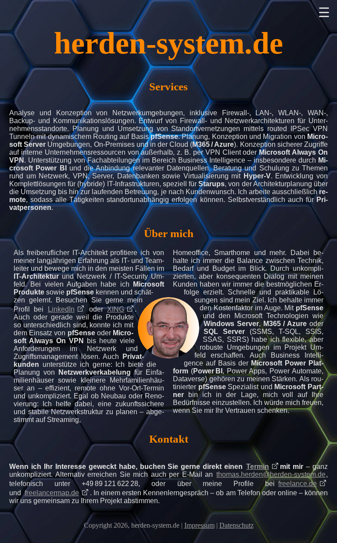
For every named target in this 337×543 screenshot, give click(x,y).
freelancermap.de (52, 493)
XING (115, 309)
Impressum (199, 525)
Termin (257, 466)
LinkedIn (61, 309)
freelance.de (297, 483)
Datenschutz (236, 525)
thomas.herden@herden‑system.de (271, 474)
